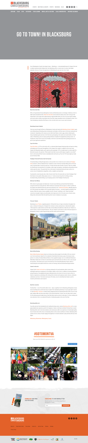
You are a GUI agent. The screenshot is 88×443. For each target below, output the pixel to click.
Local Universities (61, 11)
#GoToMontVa (44, 333)
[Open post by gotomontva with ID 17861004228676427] (19, 355)
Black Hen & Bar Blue (48, 114)
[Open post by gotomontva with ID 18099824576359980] (19, 372)
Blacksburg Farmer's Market (68, 129)
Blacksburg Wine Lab (67, 306)
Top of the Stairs (33, 146)
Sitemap (51, 426)
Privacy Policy (13, 429)
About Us (12, 426)
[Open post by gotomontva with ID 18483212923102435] (52, 355)
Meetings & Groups (43, 7)
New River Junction (38, 291)
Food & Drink (36, 11)
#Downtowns (39, 318)
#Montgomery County (46, 318)
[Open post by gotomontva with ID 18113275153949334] (35, 355)
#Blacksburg (33, 318)
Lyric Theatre (39, 204)
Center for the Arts (41, 269)
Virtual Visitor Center (20, 426)
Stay (22, 11)
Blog (62, 7)
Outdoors (28, 11)
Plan (18, 11)
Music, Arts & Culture (48, 11)
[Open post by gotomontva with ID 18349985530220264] (69, 355)
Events (35, 7)
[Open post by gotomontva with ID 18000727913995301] (52, 372)
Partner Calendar (73, 11)
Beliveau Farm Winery (63, 187)
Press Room (28, 426)
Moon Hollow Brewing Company (37, 254)
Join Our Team (40, 426)
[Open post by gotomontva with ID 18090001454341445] (35, 372)
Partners (46, 426)
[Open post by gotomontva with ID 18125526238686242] (69, 372)
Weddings (57, 7)
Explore (13, 11)
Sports (52, 7)
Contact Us (34, 426)
